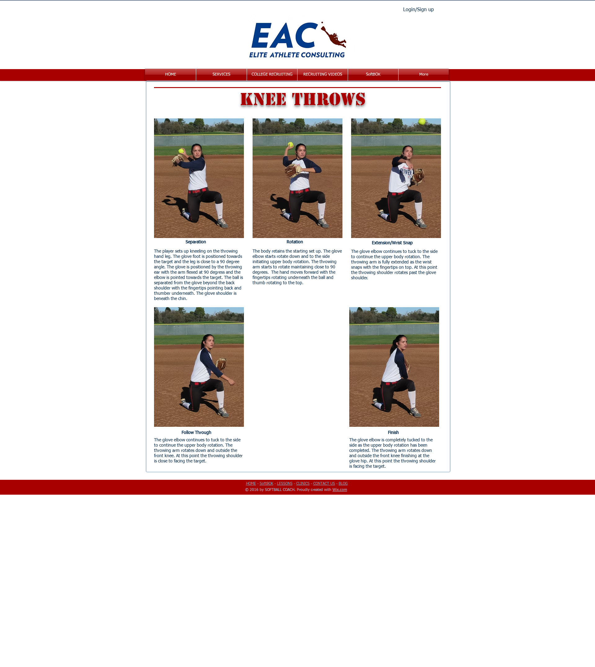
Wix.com (340, 490)
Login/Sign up (418, 9)
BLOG (343, 484)
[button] (221, 75)
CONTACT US (324, 484)
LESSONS (285, 484)
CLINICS (303, 484)
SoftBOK (266, 484)
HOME (251, 484)
